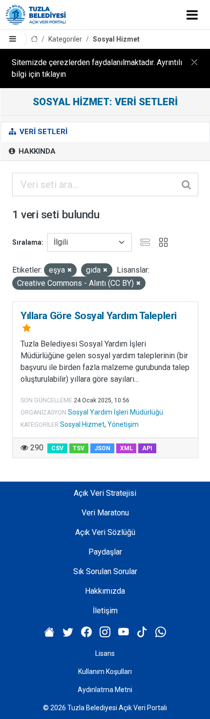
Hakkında (36, 151)
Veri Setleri (42, 131)
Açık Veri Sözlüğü (105, 532)
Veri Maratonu (105, 512)
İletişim (105, 610)
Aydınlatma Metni (105, 690)
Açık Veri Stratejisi (105, 493)
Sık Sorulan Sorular (105, 571)
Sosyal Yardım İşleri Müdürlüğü (115, 412)
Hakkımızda (105, 591)
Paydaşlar (105, 552)
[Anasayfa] (34, 39)
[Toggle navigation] (192, 14)
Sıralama (27, 242)
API (147, 448)
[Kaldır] (69, 270)
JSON (102, 448)
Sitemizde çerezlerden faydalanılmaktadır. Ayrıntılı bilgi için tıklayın (97, 68)
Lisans (105, 653)
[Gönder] (187, 184)
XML (126, 448)
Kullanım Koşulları (105, 671)
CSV (57, 448)
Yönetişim (123, 424)
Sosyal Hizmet (116, 39)
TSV (78, 448)
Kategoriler (65, 39)
